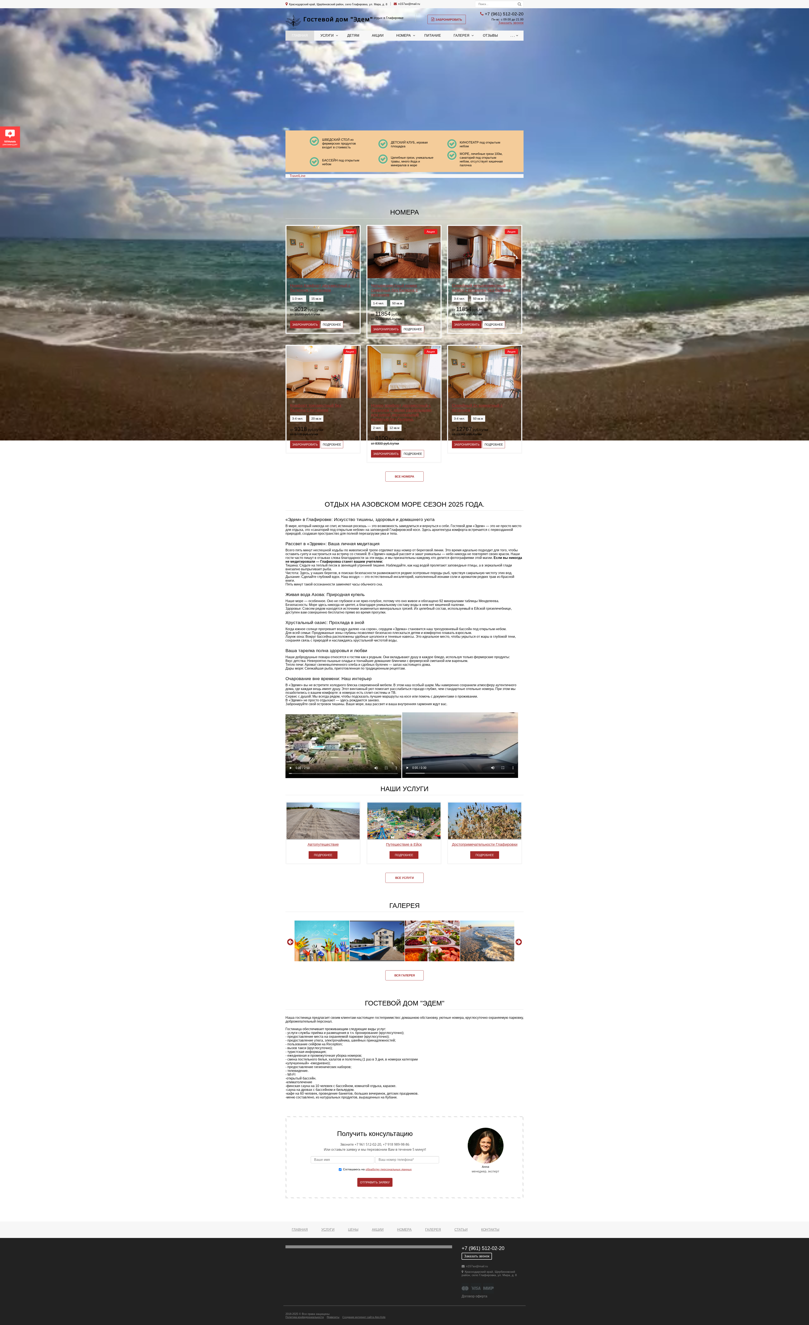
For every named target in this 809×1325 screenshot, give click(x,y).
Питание (432, 35)
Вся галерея (404, 975)
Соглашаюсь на (377, 1169)
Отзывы (490, 35)
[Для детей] (322, 941)
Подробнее (332, 324)
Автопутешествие (323, 844)
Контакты (490, 1229)
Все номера (404, 476)
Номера (403, 35)
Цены (353, 1229)
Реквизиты (333, 1317)
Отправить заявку (375, 1182)
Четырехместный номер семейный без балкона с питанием (394, 290)
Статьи (461, 1229)
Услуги (327, 35)
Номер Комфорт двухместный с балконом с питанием (320, 287)
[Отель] (377, 941)
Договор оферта (474, 1296)
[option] (322, 941)
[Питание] (432, 941)
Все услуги (404, 877)
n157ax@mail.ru (409, 3)
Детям (353, 35)
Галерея (461, 35)
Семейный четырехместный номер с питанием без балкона (481, 287)
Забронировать (448, 19)
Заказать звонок (511, 23)
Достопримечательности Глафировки (484, 844)
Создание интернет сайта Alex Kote (364, 1317)
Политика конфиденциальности (304, 1317)
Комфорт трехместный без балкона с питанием (315, 407)
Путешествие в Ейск (404, 844)
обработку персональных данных (389, 1169)
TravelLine (297, 176)
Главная (300, 35)
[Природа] (487, 941)
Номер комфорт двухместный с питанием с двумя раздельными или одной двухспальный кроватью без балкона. (401, 412)
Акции (378, 35)
